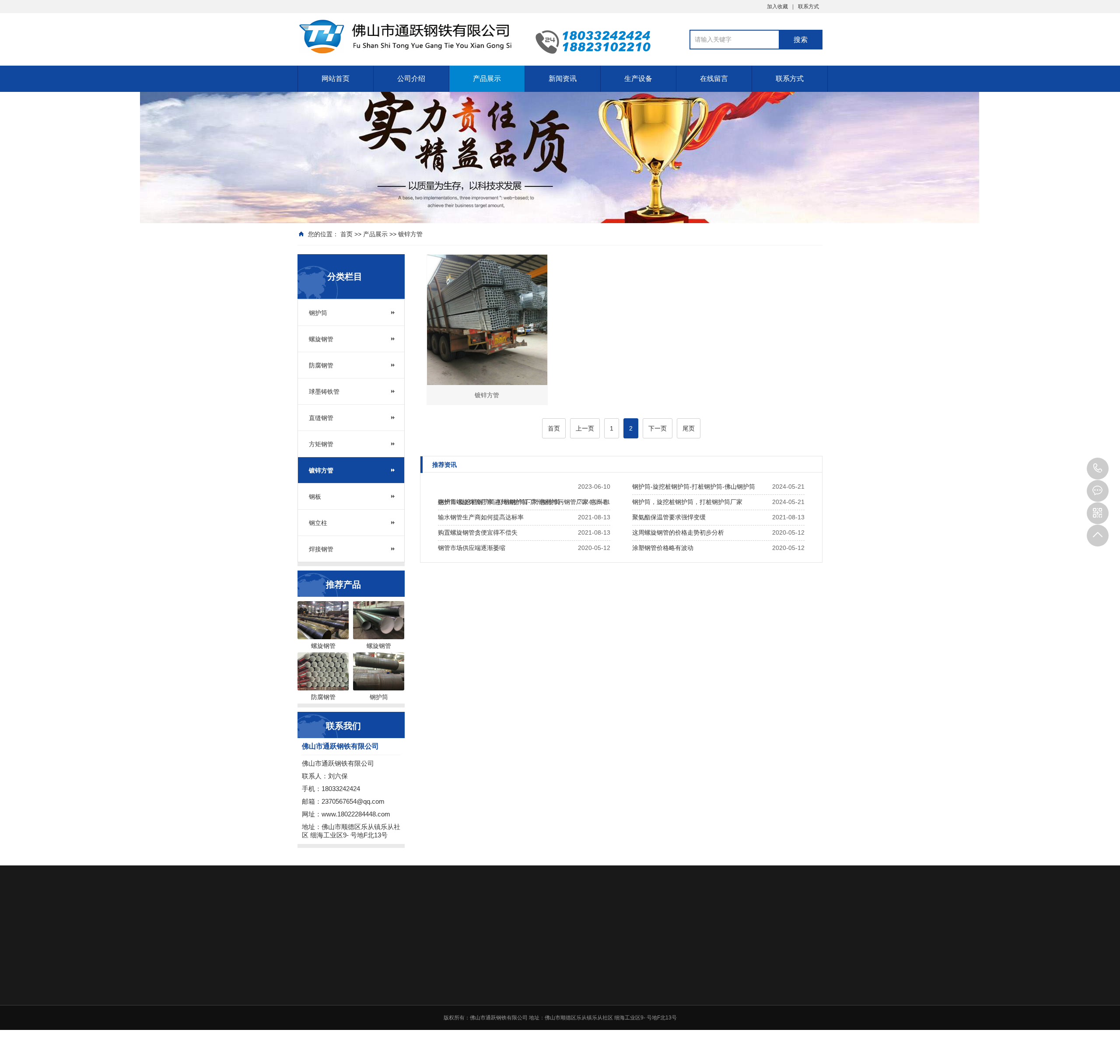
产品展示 (487, 78)
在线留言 (714, 78)
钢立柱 (318, 522)
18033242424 (1098, 469)
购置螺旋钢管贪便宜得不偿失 (478, 532)
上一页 (585, 428)
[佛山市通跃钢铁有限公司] (407, 36)
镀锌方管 (410, 234)
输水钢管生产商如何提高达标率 (481, 517)
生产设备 (638, 78)
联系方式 (808, 7)
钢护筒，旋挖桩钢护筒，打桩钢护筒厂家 (687, 501)
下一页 (657, 428)
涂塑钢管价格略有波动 (662, 547)
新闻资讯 (563, 78)
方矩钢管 (321, 444)
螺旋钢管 (321, 339)
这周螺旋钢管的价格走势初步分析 (678, 532)
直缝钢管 (321, 417)
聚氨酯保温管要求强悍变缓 (669, 517)
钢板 (315, 496)
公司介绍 (411, 78)
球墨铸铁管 (324, 391)
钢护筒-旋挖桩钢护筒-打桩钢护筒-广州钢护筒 (499, 501)
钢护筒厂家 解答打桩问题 (683, 1011)
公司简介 (540, 989)
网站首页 (336, 78)
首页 (346, 234)
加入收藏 (777, 7)
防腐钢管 (321, 365)
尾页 (688, 428)
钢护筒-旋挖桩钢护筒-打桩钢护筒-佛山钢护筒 (693, 486)
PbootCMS (349, 928)
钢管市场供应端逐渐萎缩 (471, 547)
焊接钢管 (321, 549)
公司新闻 (664, 989)
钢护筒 (318, 312)
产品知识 (664, 1000)
